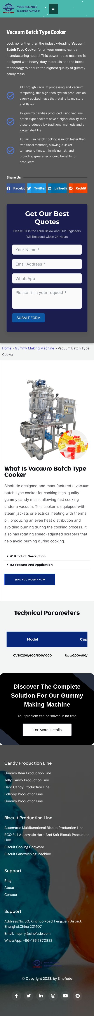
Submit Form (28, 318)
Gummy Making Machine (34, 348)
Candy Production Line (28, 763)
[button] (16, 188)
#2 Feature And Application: (31, 564)
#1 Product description (27, 556)
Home (6, 348)
